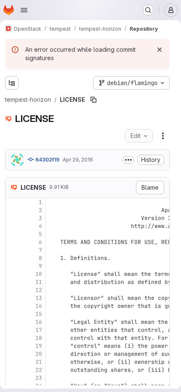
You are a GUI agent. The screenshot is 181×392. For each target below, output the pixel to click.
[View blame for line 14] (12, 306)
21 (38, 362)
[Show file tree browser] (12, 83)
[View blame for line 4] (12, 226)
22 (38, 369)
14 (38, 306)
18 (38, 338)
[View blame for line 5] (12, 234)
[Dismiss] (159, 50)
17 (38, 330)
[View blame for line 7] (12, 250)
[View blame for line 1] (12, 202)
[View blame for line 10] (12, 274)
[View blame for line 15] (12, 314)
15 (38, 314)
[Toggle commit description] (128, 160)
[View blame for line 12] (12, 290)
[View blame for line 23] (12, 378)
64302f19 (46, 159)
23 (38, 377)
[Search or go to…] (148, 10)
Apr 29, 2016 (78, 159)
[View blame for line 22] (12, 370)
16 (38, 322)
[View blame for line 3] (12, 218)
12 (38, 290)
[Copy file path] (93, 99)
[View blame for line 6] (12, 242)
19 (38, 346)
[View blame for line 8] (12, 258)
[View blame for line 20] (12, 354)
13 (38, 298)
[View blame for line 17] (12, 330)
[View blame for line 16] (12, 322)
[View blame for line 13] (12, 298)
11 (38, 282)
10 (38, 274)
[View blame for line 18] (12, 338)
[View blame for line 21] (12, 362)
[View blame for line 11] (12, 282)
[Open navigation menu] (24, 10)
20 (38, 354)
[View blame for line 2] (12, 210)
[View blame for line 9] (12, 266)
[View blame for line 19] (12, 346)
